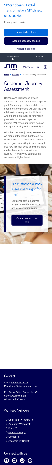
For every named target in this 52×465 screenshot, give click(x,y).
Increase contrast (13, 56)
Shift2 (27, 420)
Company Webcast (18, 424)
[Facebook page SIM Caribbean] (6, 460)
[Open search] (38, 67)
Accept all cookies (26, 32)
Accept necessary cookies (26, 41)
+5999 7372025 (19, 382)
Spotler (12, 436)
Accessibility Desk (18, 441)
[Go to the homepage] (10, 67)
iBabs (11, 428)
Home (6, 75)
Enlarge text (39, 56)
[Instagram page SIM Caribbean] (22, 460)
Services (15, 75)
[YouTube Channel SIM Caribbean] (30, 460)
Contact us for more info (26, 220)
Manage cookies (26, 48)
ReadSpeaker (15, 432)
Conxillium (13, 420)
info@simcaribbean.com (24, 386)
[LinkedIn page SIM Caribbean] (14, 460)
